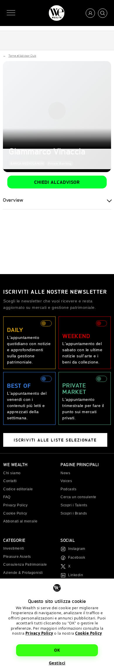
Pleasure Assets (17, 557)
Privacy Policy (39, 633)
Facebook (76, 557)
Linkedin (75, 575)
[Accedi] (90, 13)
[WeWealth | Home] (56, 13)
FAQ (7, 497)
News (65, 473)
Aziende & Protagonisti (23, 573)
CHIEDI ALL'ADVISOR (57, 182)
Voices (66, 481)
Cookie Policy (88, 633)
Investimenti (13, 548)
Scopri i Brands (74, 513)
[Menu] (11, 13)
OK (57, 650)
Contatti (10, 481)
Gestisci (57, 663)
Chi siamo (12, 473)
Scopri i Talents (74, 505)
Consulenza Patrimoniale (25, 564)
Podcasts (68, 489)
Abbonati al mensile (20, 521)
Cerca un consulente (78, 497)
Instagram (76, 549)
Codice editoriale (18, 489)
